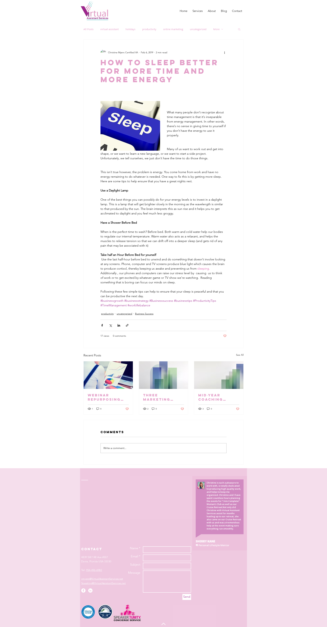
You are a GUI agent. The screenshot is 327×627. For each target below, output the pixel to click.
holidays (130, 29)
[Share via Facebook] (102, 325)
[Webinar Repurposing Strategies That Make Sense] (108, 375)
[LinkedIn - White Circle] (90, 590)
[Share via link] (127, 325)
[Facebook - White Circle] (83, 590)
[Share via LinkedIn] (118, 325)
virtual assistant (109, 29)
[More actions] (224, 52)
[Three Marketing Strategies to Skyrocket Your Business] (163, 375)
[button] (239, 29)
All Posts (88, 29)
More (216, 29)
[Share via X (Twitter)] (110, 325)
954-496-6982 (94, 570)
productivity (149, 29)
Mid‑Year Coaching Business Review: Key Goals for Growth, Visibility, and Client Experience (217, 397)
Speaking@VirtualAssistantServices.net (103, 583)
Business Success (144, 313)
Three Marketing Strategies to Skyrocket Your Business (161, 397)
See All (240, 354)
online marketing (173, 29)
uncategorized (198, 29)
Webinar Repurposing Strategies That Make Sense (104, 397)
